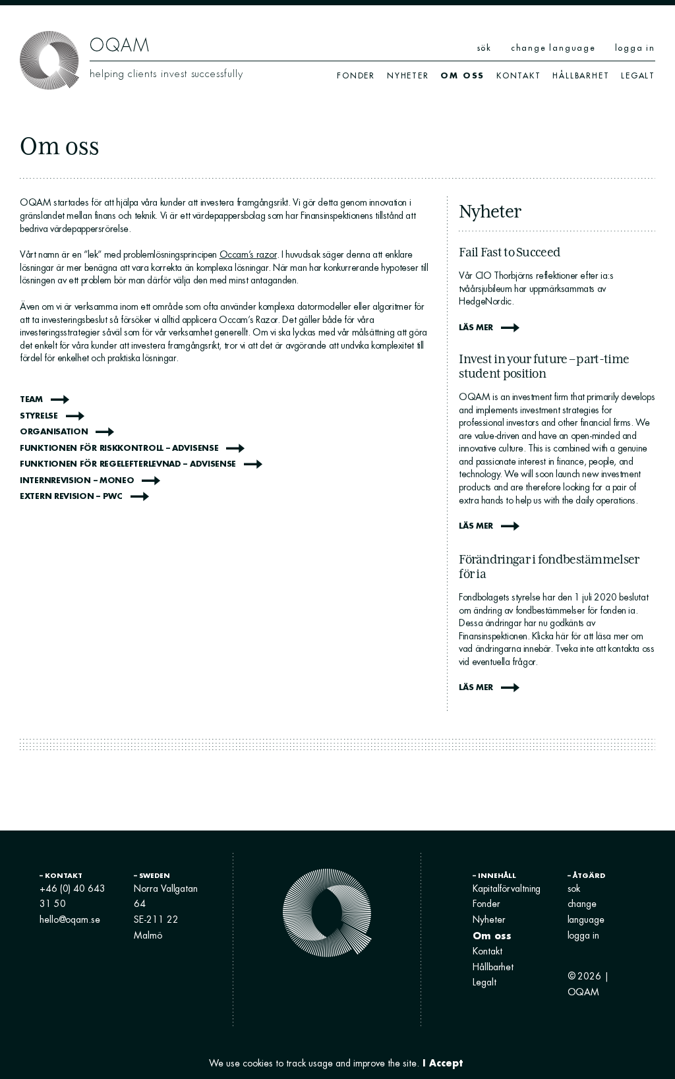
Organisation (54, 431)
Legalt (638, 75)
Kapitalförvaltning (507, 888)
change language (553, 48)
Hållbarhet (580, 75)
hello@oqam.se (70, 919)
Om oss (462, 75)
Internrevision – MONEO (77, 480)
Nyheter (408, 75)
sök (484, 48)
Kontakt (518, 75)
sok (574, 888)
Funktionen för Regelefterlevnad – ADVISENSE (128, 464)
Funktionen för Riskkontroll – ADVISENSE (119, 448)
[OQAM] (49, 59)
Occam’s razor (248, 254)
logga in (635, 48)
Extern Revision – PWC (71, 496)
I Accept (443, 1063)
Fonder (356, 75)
